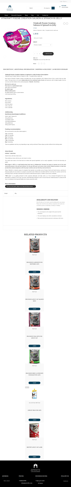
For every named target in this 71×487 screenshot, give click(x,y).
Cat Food (43, 59)
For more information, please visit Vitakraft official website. (20, 186)
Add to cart (49, 53)
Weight (35, 42)
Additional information (24, 69)
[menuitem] (6, 15)
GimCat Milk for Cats (34, 410)
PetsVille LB (65, 481)
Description (8, 69)
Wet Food (48, 59)
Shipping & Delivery (43, 69)
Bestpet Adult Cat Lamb (34, 447)
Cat (40, 59)
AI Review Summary (60, 69)
